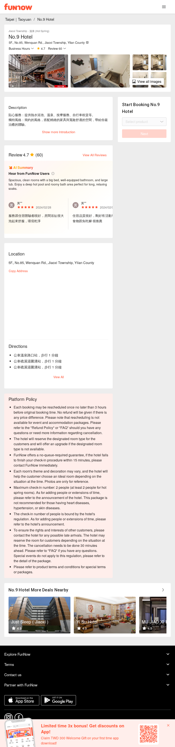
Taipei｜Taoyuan (18, 19)
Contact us (13, 674)
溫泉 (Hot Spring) (39, 31)
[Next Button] (163, 590)
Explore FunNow (17, 654)
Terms (9, 664)
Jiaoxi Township (18, 31)
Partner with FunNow (20, 684)
